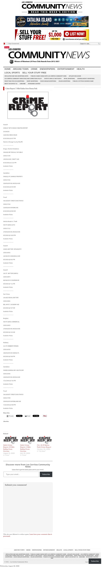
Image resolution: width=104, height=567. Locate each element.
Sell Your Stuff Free (34, 73)
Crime (34, 69)
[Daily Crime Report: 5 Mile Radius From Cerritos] (27, 440)
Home (7, 69)
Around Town (20, 69)
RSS (52, 558)
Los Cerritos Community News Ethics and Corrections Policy (23, 78)
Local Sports (12, 73)
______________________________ (52, 15)
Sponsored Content (34, 83)
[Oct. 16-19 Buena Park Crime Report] (44, 440)
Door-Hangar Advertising (48, 81)
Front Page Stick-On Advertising (14, 81)
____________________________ (52, 28)
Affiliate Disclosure (75, 76)
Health (80, 69)
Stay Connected (13, 43)
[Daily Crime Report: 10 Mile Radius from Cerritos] (10, 440)
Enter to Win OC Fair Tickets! (52, 78)
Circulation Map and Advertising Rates (16, 76)
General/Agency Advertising (86, 78)
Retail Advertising (69, 78)
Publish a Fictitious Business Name (83, 81)
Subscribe (22, 83)
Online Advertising (64, 81)
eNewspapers (47, 69)
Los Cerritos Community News (18, 562)
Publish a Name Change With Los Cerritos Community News (48, 76)
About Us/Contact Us (10, 83)
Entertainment (65, 69)
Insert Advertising (32, 81)
